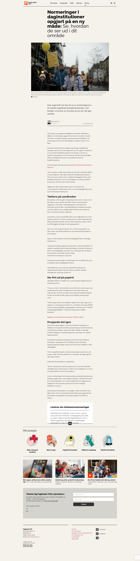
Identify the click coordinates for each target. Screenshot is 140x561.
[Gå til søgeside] (111, 3)
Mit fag (87, 3)
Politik (72, 3)
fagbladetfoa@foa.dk (33, 537)
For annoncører (76, 531)
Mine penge (53, 3)
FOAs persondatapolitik (51, 501)
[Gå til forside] (30, 3)
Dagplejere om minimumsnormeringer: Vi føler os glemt (65, 317)
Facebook (102, 529)
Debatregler (75, 539)
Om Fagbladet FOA (77, 535)
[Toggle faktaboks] (70, 423)
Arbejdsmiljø (63, 3)
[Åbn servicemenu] (115, 3)
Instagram (102, 533)
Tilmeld (83, 504)
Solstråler (79, 3)
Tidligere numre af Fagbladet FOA (82, 533)
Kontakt (74, 529)
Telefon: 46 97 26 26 (29, 535)
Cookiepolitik (75, 537)
